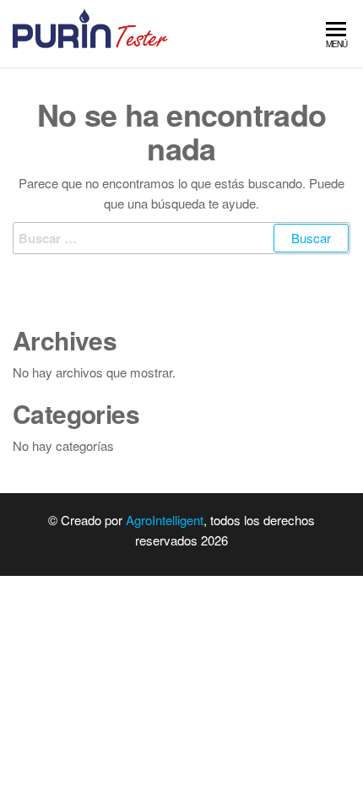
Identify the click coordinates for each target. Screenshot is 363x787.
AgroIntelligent (164, 520)
